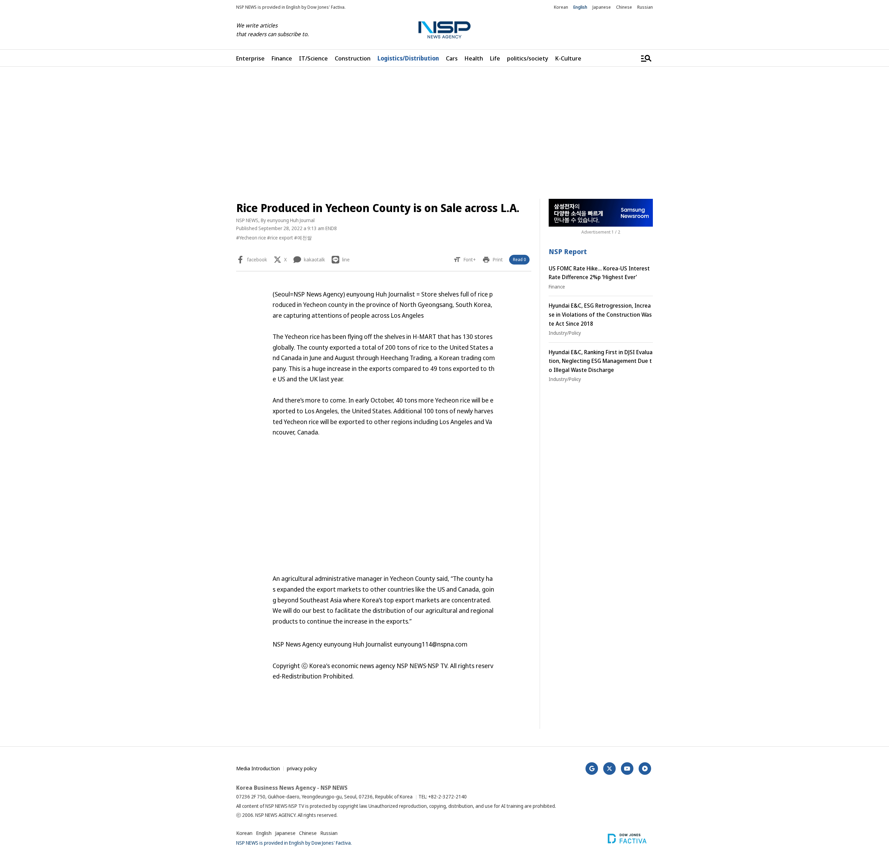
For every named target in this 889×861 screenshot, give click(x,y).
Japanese (601, 7)
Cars (452, 58)
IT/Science (313, 58)
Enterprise (250, 58)
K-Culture (568, 58)
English (580, 7)
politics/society (527, 58)
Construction (353, 58)
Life (495, 58)
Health (474, 58)
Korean (561, 7)
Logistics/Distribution (408, 58)
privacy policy (302, 768)
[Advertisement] (689, 284)
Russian (645, 7)
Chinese (624, 7)
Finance (282, 58)
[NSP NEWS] (444, 30)
